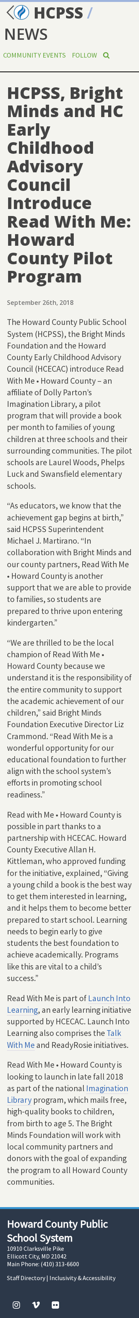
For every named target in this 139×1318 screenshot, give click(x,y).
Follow (84, 55)
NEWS (26, 33)
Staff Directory (26, 1278)
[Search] (106, 55)
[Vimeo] (36, 1304)
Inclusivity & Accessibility (82, 1278)
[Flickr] (55, 1304)
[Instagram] (16, 1304)
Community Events (34, 55)
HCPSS (56, 12)
